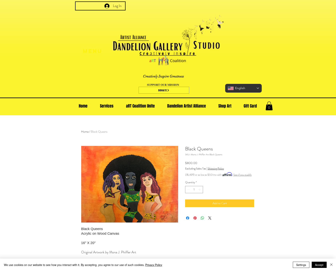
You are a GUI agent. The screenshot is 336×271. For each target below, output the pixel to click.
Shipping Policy (216, 168)
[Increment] (200, 189)
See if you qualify (242, 175)
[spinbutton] (194, 189)
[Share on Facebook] (187, 218)
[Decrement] (188, 189)
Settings (301, 265)
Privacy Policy (153, 265)
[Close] (331, 265)
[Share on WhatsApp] (202, 218)
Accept (319, 265)
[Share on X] (209, 218)
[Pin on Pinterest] (195, 218)
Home (85, 131)
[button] (269, 106)
